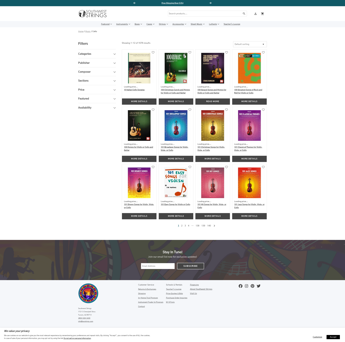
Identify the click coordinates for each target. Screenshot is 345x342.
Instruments (122, 24)
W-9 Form (170, 302)
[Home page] (94, 14)
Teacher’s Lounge (232, 24)
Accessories (178, 24)
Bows (137, 24)
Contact (141, 306)
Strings (162, 24)
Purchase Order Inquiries (176, 298)
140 (209, 226)
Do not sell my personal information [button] (77, 338)
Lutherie (213, 24)
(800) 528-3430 (84, 318)
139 (203, 226)
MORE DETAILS (139, 101)
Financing (194, 285)
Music (88, 31)
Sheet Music (196, 24)
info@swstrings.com (85, 321)
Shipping (142, 294)
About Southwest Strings (201, 289)
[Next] (210, 3)
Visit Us (193, 294)
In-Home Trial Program (148, 298)
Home (80, 31)
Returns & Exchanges (147, 289)
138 (197, 226)
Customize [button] (317, 337)
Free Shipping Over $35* (173, 3)
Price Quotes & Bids (174, 294)
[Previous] (135, 3)
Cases (149, 24)
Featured (105, 24)
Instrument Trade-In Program (150, 302)
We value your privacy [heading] (17, 331)
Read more (212, 101)
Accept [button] (333, 337)
